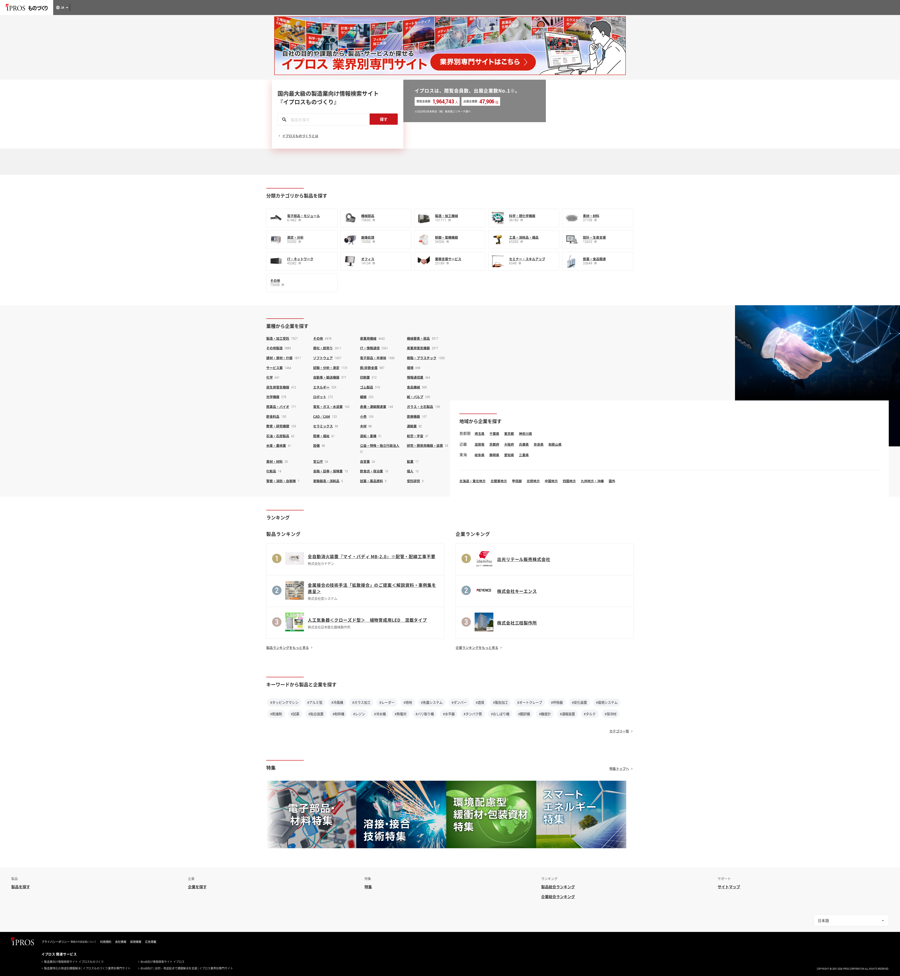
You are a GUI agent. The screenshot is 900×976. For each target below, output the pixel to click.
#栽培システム (607, 702)
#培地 (408, 702)
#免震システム (431, 702)
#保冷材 (610, 713)
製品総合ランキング (558, 886)
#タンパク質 (473, 713)
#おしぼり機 (500, 713)
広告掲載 (150, 941)
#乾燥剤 (276, 713)
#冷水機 (380, 713)
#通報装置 (567, 713)
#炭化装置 (579, 702)
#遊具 (480, 702)
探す (383, 119)
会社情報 (120, 941)
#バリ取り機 (425, 713)
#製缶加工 (500, 702)
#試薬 (295, 713)
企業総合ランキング (558, 896)
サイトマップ (729, 886)
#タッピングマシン (284, 702)
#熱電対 (400, 713)
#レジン (359, 713)
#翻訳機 (524, 713)
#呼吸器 (557, 702)
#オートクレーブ (529, 702)
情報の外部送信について (83, 941)
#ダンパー (459, 702)
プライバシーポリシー (55, 941)
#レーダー (386, 702)
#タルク (590, 713)
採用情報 (135, 941)
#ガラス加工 (361, 702)
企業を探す (197, 886)
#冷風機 (337, 702)
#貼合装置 (315, 713)
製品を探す (20, 886)
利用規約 (105, 941)
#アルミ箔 (314, 702)
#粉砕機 (338, 713)
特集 (368, 886)
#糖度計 (545, 713)
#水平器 (449, 713)
